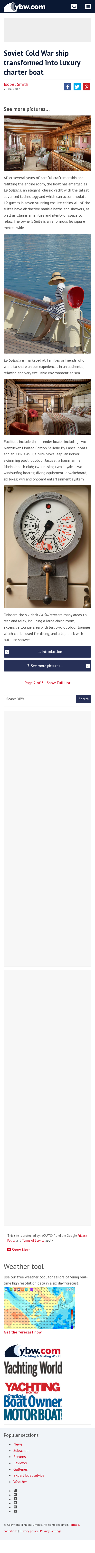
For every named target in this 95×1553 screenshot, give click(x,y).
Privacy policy (29, 1531)
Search (84, 699)
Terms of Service (33, 1240)
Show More (20, 1249)
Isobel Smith (16, 84)
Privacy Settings (50, 1531)
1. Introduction (50, 651)
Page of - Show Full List (48, 682)
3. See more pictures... (45, 665)
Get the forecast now (23, 1332)
